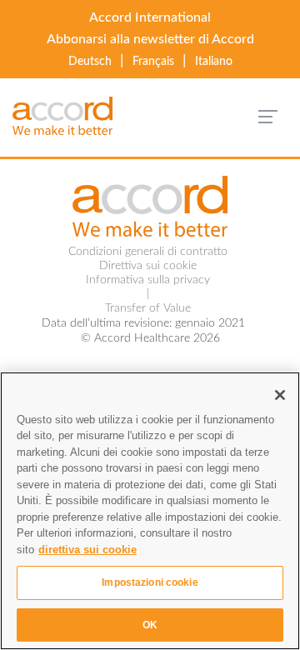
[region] (150, 511)
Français (153, 62)
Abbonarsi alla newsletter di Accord (150, 39)
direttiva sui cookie (87, 549)
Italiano (213, 62)
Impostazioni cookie (150, 582)
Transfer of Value (148, 308)
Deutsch (90, 62)
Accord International (150, 17)
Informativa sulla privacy (148, 280)
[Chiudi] (280, 395)
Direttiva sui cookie (148, 266)
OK (150, 625)
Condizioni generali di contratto (148, 252)
